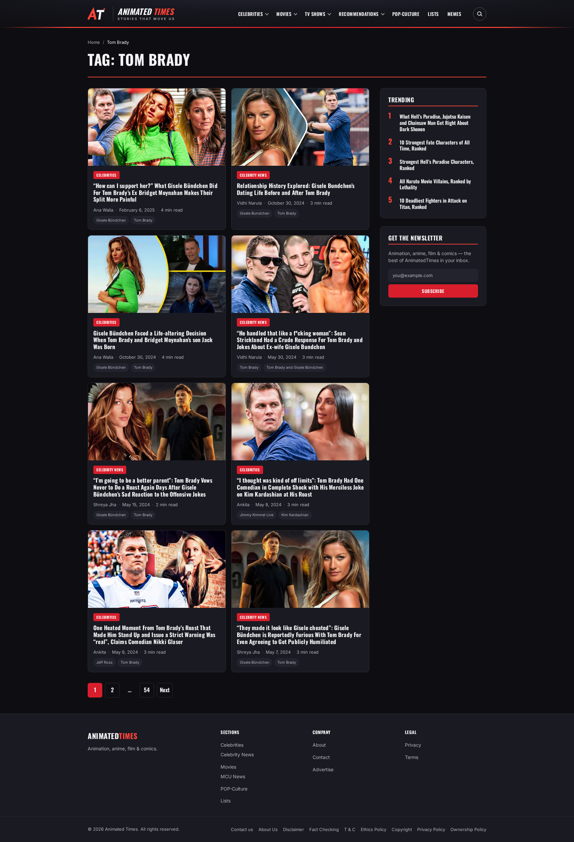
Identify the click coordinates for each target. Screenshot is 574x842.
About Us (268, 829)
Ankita (243, 504)
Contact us (242, 829)
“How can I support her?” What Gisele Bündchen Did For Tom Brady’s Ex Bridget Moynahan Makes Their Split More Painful (155, 192)
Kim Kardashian (295, 515)
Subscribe (433, 291)
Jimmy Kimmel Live (256, 515)
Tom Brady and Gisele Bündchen (294, 367)
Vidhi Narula (249, 203)
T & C (349, 829)
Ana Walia (103, 210)
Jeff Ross (104, 662)
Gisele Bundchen (254, 213)
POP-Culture (406, 13)
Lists (433, 13)
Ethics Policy (373, 829)
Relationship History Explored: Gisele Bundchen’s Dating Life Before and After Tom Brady (296, 189)
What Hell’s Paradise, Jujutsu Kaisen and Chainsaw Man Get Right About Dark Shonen (435, 122)
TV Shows (315, 13)
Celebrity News (253, 175)
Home (94, 42)
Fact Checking (324, 829)
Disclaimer (293, 829)
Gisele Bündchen (111, 220)
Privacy (413, 745)
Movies (283, 13)
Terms (411, 757)
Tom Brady (143, 220)
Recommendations (359, 13)
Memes (454, 13)
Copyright (402, 829)
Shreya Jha (104, 504)
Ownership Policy (468, 829)
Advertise (323, 769)
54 (147, 690)
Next (165, 690)
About (319, 745)
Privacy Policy (431, 829)
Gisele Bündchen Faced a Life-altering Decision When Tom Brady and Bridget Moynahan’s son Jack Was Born (153, 340)
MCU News (233, 776)
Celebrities (250, 13)
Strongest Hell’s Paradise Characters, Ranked (437, 164)
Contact (321, 757)
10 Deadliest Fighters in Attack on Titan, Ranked (433, 203)
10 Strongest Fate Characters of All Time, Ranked (435, 145)
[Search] (479, 14)
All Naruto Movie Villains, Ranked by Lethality (435, 184)
